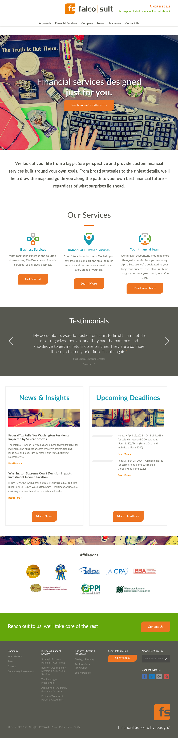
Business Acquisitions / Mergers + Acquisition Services (53, 671)
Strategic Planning (84, 659)
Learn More (89, 283)
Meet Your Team (145, 288)
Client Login (122, 658)
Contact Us (132, 23)
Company (87, 23)
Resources (114, 23)
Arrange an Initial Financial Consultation (144, 11)
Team (10, 661)
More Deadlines (128, 516)
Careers (12, 666)
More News (44, 516)
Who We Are (15, 656)
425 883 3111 (161, 6)
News (100, 23)
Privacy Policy (58, 727)
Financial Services (66, 23)
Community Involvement (21, 671)
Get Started (33, 279)
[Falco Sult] (89, 8)
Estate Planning (83, 673)
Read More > (15, 463)
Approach (45, 23)
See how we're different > (89, 105)
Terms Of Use (74, 727)
